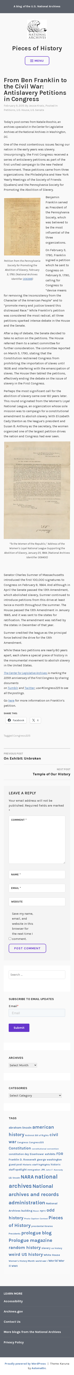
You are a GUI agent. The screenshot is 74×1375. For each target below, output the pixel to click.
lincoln (16, 1177)
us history (56, 1248)
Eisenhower (37, 1154)
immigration (33, 1170)
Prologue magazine (30, 1240)
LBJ (10, 1178)
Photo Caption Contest (36, 1218)
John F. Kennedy (54, 1170)
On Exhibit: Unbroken (22, 756)
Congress (22, 1142)
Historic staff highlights (36, 1164)
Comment (19, 820)
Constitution (20, 1148)
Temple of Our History (51, 772)
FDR (59, 1154)
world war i (42, 1261)
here (11, 700)
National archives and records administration (34, 1194)
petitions (9, 110)
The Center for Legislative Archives (26, 673)
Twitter (29, 688)
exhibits (50, 1154)
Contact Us (12, 1321)
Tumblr (13, 688)
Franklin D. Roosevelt (22, 1159)
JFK (43, 1169)
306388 (27, 279)
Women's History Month (22, 1261)
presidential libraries (42, 1226)
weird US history (26, 1254)
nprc (43, 1210)
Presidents (15, 1233)
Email (16, 888)
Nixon (36, 1211)
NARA (27, 1177)
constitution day (19, 1154)
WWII (14, 1265)
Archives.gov (13, 1311)
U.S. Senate (37, 110)
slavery (46, 1248)
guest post (15, 1164)
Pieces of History (37, 48)
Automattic (39, 1368)
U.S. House (23, 110)
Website (17, 901)
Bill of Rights (42, 1135)
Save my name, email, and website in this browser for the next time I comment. (22, 926)
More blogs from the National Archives (32, 1332)
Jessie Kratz (36, 105)
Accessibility (13, 1301)
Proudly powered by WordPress (25, 1363)
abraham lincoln (20, 1127)
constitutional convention (45, 1149)
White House (52, 1254)
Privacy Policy (14, 1342)
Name (16, 874)
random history (25, 1247)
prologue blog (36, 1233)
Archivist (29, 1135)
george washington (49, 1159)
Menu (39, 61)
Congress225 (21, 735)
